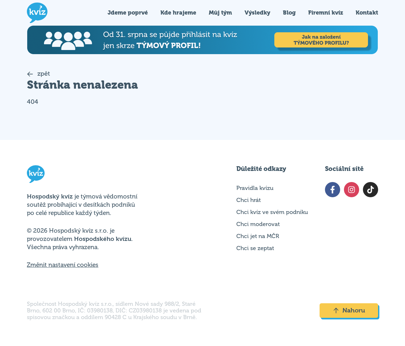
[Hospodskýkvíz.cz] (37, 13)
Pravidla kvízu (254, 188)
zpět (43, 73)
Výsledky (257, 12)
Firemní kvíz (325, 12)
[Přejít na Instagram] (351, 189)
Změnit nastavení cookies (62, 264)
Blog (289, 12)
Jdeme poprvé (128, 12)
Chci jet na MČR (257, 236)
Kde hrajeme (178, 12)
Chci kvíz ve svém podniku (272, 212)
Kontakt (367, 12)
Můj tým (220, 12)
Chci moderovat (258, 224)
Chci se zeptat (255, 248)
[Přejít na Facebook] (332, 189)
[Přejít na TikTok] (370, 189)
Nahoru (353, 310)
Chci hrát (248, 200)
